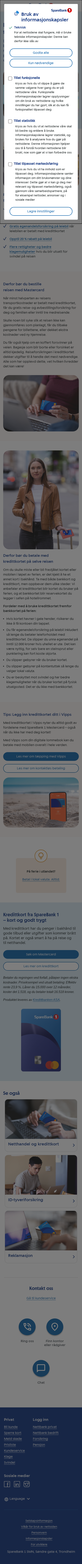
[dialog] (41, 112)
